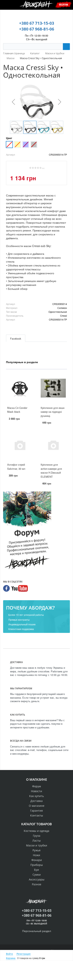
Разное (36, 884)
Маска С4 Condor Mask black (17, 410)
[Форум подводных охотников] (27, 531)
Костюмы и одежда (36, 831)
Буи (36, 870)
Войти (9, 953)
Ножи (36, 855)
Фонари (36, 860)
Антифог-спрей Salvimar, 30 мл (16, 466)
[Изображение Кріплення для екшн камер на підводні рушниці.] (53, 388)
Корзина (10, 958)
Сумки (37, 874)
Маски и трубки (36, 845)
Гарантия (36, 810)
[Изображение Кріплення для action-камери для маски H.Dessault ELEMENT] (53, 445)
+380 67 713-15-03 (36, 23)
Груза (36, 835)
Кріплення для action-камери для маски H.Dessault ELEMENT (51, 470)
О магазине (36, 806)
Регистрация (24, 953)
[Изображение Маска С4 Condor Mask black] (20, 388)
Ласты (36, 840)
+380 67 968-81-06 (36, 29)
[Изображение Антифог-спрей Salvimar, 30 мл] (20, 445)
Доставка (36, 801)
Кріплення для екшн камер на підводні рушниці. (52, 412)
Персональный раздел (36, 931)
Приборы (36, 865)
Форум (63, 4)
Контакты (36, 815)
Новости (36, 791)
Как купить (36, 796)
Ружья (36, 850)
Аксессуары (36, 879)
